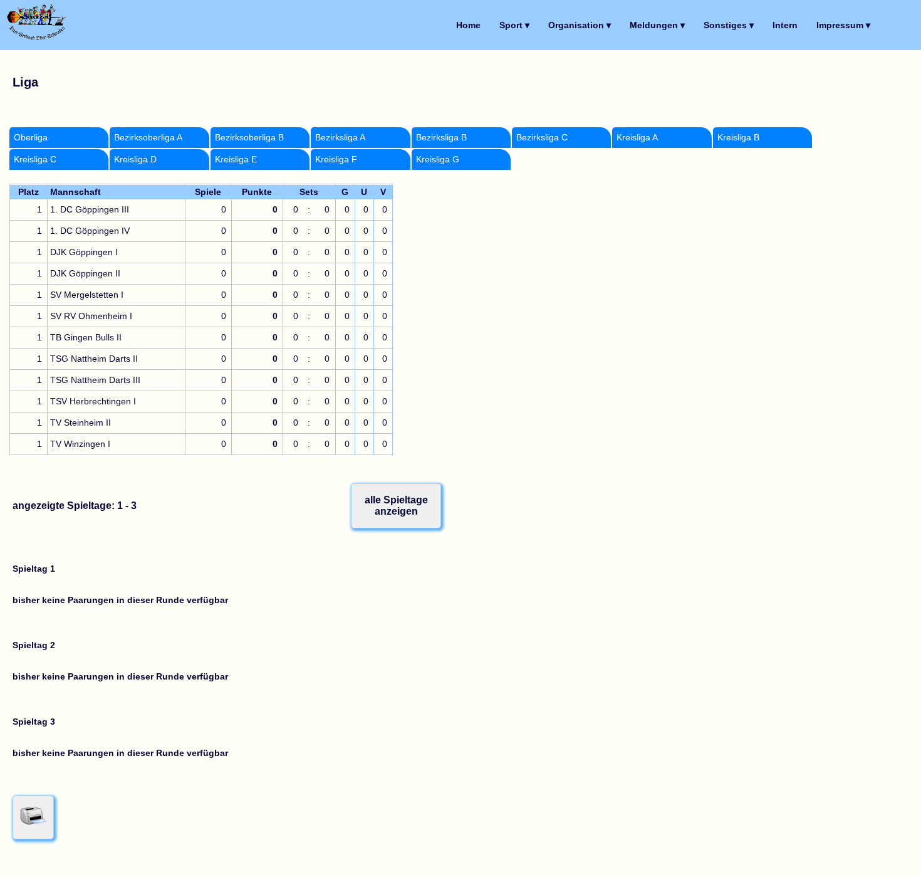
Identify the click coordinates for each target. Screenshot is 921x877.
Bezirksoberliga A (148, 137)
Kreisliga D (135, 159)
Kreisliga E (236, 159)
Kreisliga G (437, 159)
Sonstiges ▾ (729, 25)
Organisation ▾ (579, 25)
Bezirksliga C (542, 137)
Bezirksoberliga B (249, 137)
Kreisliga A (637, 137)
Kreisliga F (336, 159)
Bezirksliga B (441, 137)
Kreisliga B (738, 137)
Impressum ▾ (843, 25)
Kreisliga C (35, 159)
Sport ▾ (514, 25)
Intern (785, 25)
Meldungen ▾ (657, 25)
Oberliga (31, 137)
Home (468, 25)
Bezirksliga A (340, 137)
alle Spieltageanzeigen (396, 506)
